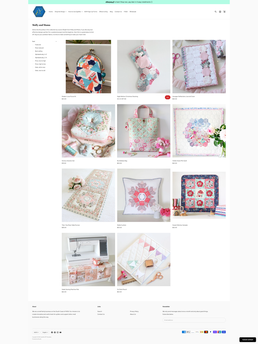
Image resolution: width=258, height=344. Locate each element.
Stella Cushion (121, 225)
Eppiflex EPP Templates (46, 337)
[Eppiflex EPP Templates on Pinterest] (55, 332)
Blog (111, 12)
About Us (133, 314)
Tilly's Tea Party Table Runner (71, 225)
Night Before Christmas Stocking (127, 96)
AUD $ (35, 332)
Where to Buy (103, 12)
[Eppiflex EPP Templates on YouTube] (60, 332)
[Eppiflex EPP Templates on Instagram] (58, 332)
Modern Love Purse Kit (69, 96)
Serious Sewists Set (68, 161)
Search (99, 311)
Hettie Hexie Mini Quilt (179, 161)
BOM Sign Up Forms (90, 12)
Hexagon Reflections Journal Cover (183, 96)
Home (51, 12)
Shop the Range (60, 12)
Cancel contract (247, 340)
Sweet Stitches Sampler (180, 225)
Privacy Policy (134, 311)
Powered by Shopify (36, 339)
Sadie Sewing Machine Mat (70, 289)
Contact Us (118, 12)
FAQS (126, 12)
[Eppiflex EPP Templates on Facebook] (52, 332)
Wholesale (133, 12)
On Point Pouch (122, 289)
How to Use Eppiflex (74, 12)
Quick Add (88, 90)
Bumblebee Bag (122, 161)
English (45, 332)
